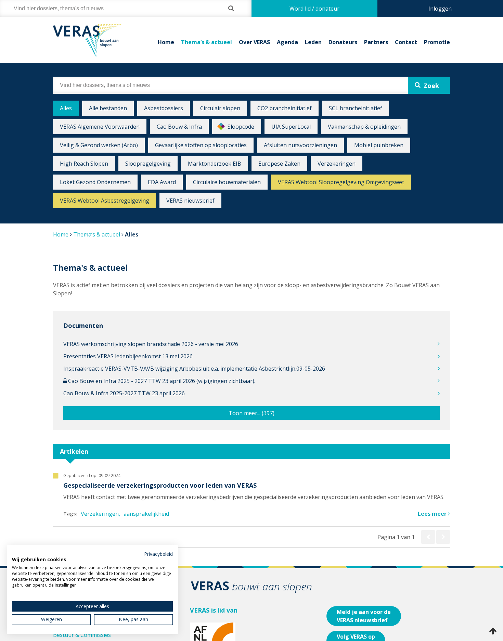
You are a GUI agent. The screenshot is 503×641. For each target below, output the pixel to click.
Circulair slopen (220, 108)
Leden (313, 42)
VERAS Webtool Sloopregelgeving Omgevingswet (341, 182)
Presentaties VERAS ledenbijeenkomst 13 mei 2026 (128, 356)
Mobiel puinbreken (378, 145)
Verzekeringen (337, 163)
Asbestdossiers (163, 108)
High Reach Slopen (84, 163)
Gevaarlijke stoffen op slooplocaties (201, 145)
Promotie (437, 42)
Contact (406, 42)
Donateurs (342, 42)
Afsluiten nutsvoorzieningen (300, 145)
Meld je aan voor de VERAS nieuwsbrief (364, 616)
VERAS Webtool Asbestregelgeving (104, 200)
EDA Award (162, 182)
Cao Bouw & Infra (179, 126)
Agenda (287, 42)
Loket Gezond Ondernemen (95, 182)
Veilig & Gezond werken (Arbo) (99, 145)
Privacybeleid (158, 554)
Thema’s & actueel (206, 42)
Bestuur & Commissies (82, 635)
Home (166, 42)
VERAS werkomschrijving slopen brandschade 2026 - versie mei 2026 (150, 344)
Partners (376, 42)
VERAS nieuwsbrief (190, 200)
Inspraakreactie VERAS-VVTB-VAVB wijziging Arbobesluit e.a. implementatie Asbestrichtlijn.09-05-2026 (194, 368)
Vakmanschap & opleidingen (364, 126)
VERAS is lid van (213, 610)
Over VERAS (254, 42)
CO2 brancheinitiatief (284, 108)
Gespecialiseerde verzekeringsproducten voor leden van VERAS (160, 485)
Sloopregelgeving (148, 163)
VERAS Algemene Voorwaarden (100, 126)
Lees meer (433, 513)
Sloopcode (241, 126)
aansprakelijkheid (146, 513)
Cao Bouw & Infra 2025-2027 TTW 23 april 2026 (124, 393)
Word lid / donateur (314, 8)
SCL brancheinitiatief (355, 108)
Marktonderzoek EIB (214, 163)
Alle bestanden (108, 108)
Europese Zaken (279, 163)
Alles (66, 108)
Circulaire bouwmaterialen (227, 182)
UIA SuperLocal (291, 126)
